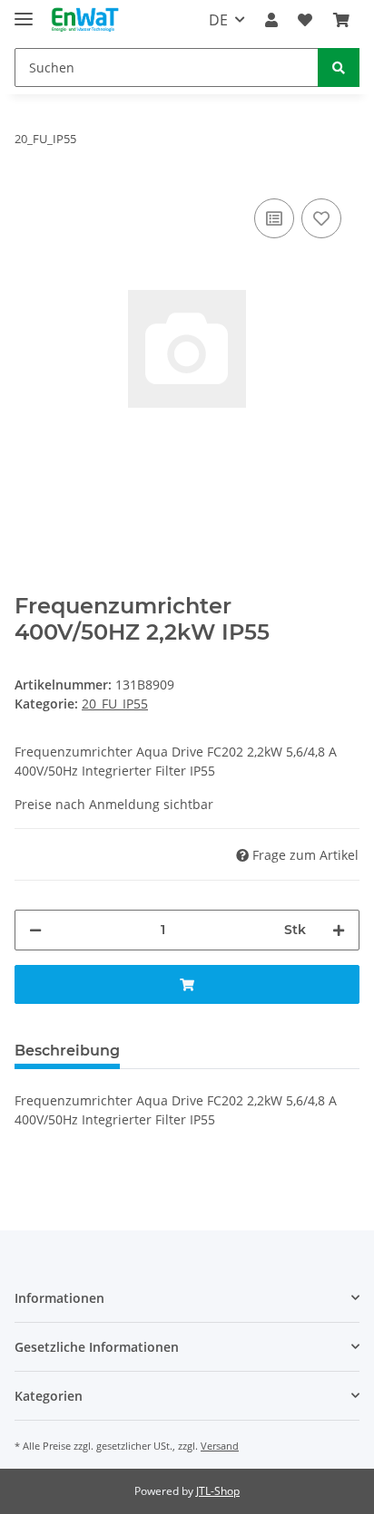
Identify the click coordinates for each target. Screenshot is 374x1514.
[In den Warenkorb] (187, 984)
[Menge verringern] (35, 930)
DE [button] (218, 20)
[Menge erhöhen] (339, 930)
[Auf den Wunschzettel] (321, 218)
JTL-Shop (218, 1491)
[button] (271, 20)
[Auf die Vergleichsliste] (274, 218)
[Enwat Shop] (84, 20)
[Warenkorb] (341, 20)
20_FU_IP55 (115, 703)
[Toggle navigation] (24, 11)
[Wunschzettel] (305, 20)
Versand (220, 1445)
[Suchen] (338, 67)
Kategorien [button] (49, 1395)
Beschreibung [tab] (67, 1050)
